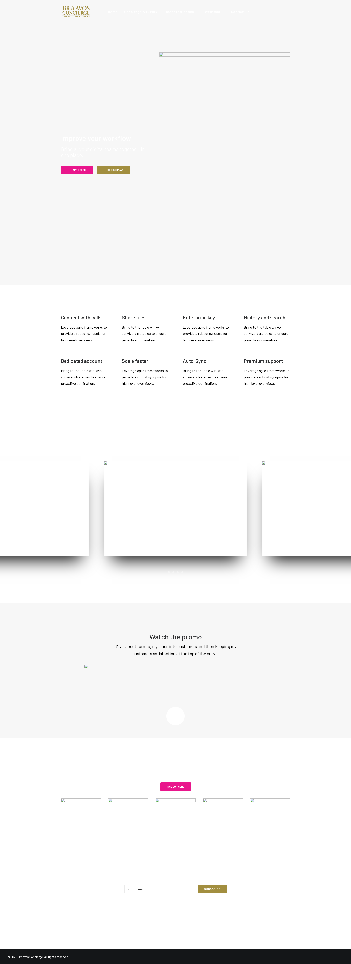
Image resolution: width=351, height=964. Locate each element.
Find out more (175, 786)
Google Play (115, 169)
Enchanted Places (179, 12)
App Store (79, 169)
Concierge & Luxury (140, 12)
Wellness (212, 12)
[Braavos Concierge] (76, 11)
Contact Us (240, 12)
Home (113, 12)
